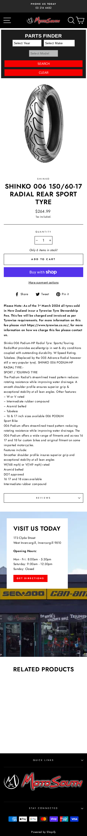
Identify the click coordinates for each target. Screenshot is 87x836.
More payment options (44, 282)
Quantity (43, 231)
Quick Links (43, 760)
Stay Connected (43, 808)
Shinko (43, 179)
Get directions (30, 578)
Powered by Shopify (43, 832)
